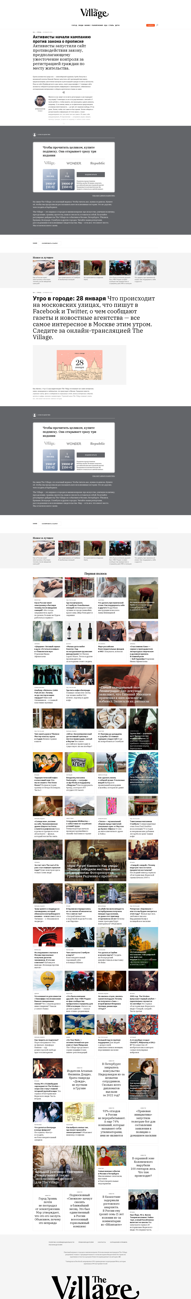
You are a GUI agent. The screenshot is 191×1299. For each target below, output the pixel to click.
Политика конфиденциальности (61, 1242)
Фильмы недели (71, 731)
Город (74, 25)
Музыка (36, 775)
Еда (105, 25)
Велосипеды (102, 906)
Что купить (101, 643)
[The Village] (95, 14)
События (101, 1168)
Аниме (132, 774)
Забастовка (69, 818)
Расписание (69, 950)
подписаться (91, 174)
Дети (117, 25)
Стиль (111, 25)
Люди (80, 25)
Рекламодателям (55, 1245)
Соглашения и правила (118, 1242)
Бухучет (68, 643)
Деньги (36, 993)
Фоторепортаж (72, 862)
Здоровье (101, 600)
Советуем (101, 731)
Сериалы (37, 643)
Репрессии (37, 950)
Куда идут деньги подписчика (104, 195)
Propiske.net (47, 84)
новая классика (39, 687)
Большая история (105, 684)
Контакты (102, 1242)
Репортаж (37, 600)
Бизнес (88, 25)
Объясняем (133, 600)
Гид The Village (71, 600)
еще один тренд (135, 949)
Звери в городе (102, 775)
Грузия (68, 906)
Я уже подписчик (43, 134)
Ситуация (69, 775)
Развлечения (97, 25)
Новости (79, 1068)
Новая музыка (134, 731)
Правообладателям (86, 1242)
